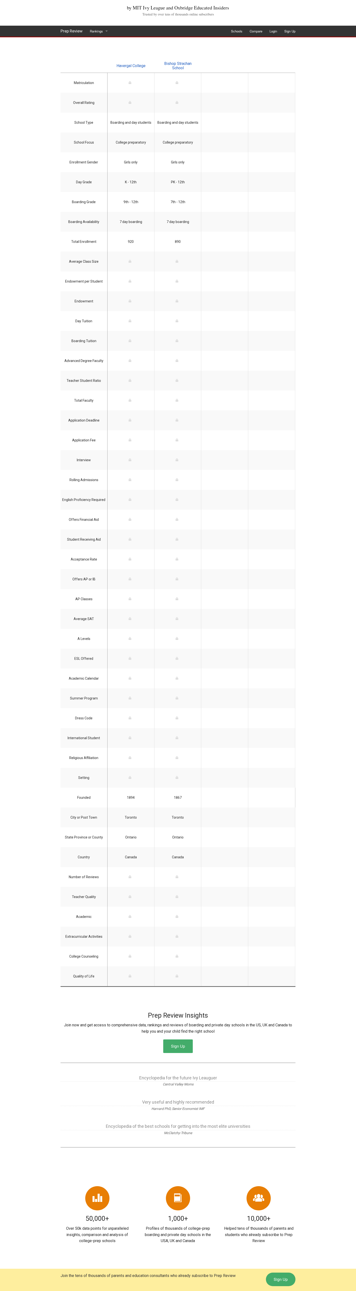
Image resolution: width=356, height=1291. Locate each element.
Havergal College (131, 65)
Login (273, 31)
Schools (236, 31)
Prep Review (72, 31)
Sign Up (289, 31)
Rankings (96, 31)
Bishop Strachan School (178, 65)
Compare (256, 31)
